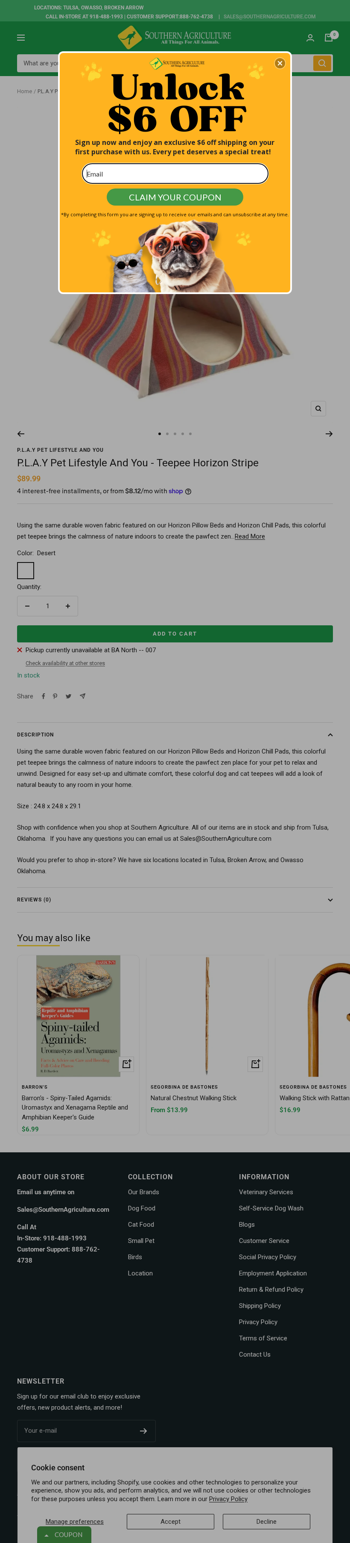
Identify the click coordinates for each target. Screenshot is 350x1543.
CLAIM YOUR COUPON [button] (175, 197)
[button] (280, 63)
